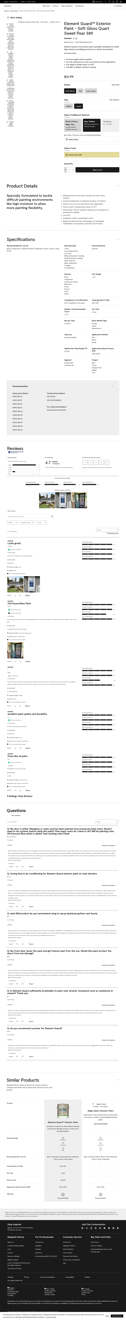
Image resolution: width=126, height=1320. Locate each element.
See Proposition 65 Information (56, 410)
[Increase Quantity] (72, 169)
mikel (8, 916)
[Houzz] (109, 1228)
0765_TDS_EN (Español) (54, 400)
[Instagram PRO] (91, 1228)
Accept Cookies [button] (117, 1316)
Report (27, 595)
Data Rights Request (14, 1265)
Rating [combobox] (10, 522)
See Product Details (70, 53)
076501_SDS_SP (17, 400)
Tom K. (9, 606)
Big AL (9, 672)
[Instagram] (87, 1228)
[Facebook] (82, 1228)
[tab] (11, 27)
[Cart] (121, 2)
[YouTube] (95, 1228)
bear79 (8, 956)
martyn (8, 1031)
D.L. (9, 717)
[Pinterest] (100, 1228)
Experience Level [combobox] (25, 522)
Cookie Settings (50, 1317)
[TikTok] (118, 1228)
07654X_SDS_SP (18, 429)
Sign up (9, 1227)
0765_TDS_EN (51, 396)
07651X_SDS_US (17, 403)
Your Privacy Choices (14, 1268)
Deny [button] (107, 1316)
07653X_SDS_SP (17, 422)
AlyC (8, 996)
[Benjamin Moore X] (104, 1228)
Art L (9, 759)
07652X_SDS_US (18, 411)
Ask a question (15, 815)
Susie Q (9, 876)
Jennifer (10, 546)
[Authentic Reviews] (16, 452)
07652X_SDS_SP (17, 415)
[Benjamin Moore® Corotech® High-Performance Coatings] (16, 1291)
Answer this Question (108, 845)
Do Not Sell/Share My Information (18, 1263)
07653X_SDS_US (18, 418)
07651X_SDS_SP (17, 407)
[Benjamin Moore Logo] (10, 6)
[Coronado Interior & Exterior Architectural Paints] (90, 1291)
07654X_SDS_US (18, 426)
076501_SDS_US (17, 396)
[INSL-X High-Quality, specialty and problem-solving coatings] (53, 1291)
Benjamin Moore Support (14, 860)
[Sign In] (113, 2)
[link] (117, 2)
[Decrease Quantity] (65, 169)
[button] (28, 2)
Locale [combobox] (39, 522)
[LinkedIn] (113, 1228)
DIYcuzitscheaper (11, 836)
